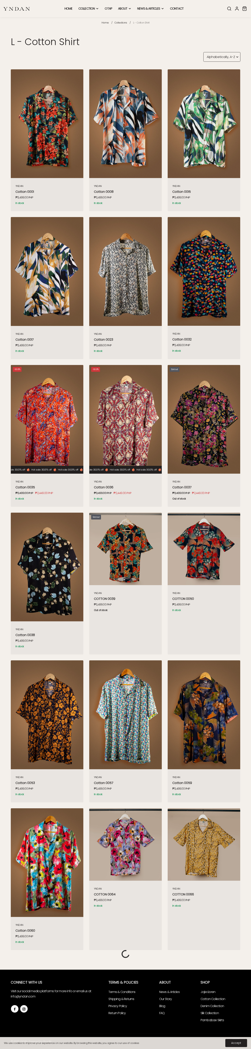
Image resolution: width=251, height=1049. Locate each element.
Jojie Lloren (208, 992)
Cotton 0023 (103, 339)
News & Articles (169, 992)
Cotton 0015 (181, 191)
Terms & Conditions (122, 992)
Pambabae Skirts (212, 1020)
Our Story (165, 999)
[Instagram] (24, 1009)
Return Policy (117, 1013)
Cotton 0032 (182, 339)
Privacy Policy (117, 1006)
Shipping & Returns (121, 999)
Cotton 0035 (25, 487)
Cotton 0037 (182, 487)
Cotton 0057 (103, 783)
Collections (120, 22)
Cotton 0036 (103, 487)
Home (105, 22)
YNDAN (19, 186)
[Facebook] (15, 1009)
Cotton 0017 (24, 339)
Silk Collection (210, 1013)
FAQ (162, 1013)
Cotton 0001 (24, 191)
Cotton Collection (213, 999)
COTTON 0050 (183, 598)
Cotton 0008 (104, 191)
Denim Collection (212, 1006)
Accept (236, 1043)
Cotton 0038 (25, 635)
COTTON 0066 (183, 894)
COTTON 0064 (104, 894)
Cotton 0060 (25, 930)
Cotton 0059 (182, 783)
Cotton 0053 (25, 783)
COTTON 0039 (104, 598)
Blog (162, 1006)
